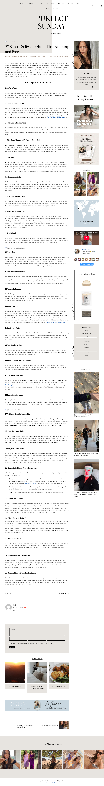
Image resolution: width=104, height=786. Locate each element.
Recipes (70, 3)
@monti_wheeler (86, 249)
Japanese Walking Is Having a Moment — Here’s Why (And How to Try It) (86, 415)
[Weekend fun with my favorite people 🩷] (93, 178)
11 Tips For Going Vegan (59, 686)
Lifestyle (40, 3)
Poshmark (27, 483)
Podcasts (30, 3)
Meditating (8, 385)
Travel (79, 3)
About (21, 3)
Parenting (61, 3)
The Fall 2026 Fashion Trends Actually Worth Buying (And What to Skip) (86, 454)
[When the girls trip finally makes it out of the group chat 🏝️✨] (93, 190)
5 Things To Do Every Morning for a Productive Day (37, 688)
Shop (47, 8)
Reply (14, 610)
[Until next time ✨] (80, 190)
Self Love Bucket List (15, 686)
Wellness (50, 3)
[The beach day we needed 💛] (94, 759)
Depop (34, 483)
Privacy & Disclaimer (52, 783)
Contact (55, 8)
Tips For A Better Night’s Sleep (56, 117)
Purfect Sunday (52, 21)
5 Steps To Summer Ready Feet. (55, 322)
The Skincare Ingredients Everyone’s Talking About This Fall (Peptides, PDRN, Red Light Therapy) (85, 494)
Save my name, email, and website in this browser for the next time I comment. (32, 643)
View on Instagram (87, 264)
